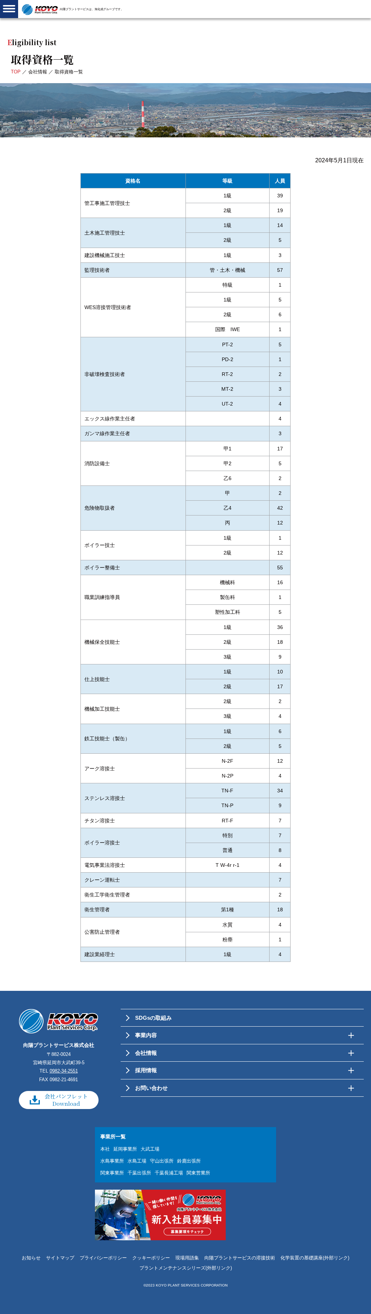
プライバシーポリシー (103, 1258)
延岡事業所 (125, 1149)
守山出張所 (162, 1161)
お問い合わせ (151, 1088)
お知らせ (31, 1258)
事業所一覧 (113, 1136)
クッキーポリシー (151, 1258)
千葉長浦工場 (169, 1173)
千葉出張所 (139, 1173)
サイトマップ (60, 1258)
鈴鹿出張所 (189, 1161)
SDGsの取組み (153, 1018)
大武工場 (150, 1149)
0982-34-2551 (64, 1071)
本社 (105, 1149)
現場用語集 (187, 1258)
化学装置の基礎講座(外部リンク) (314, 1258)
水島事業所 (112, 1161)
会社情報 (37, 71)
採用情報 (146, 1070)
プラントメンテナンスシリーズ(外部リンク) (185, 1268)
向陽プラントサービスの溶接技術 (239, 1258)
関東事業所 (112, 1173)
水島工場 (137, 1161)
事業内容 (146, 1035)
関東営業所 (198, 1173)
